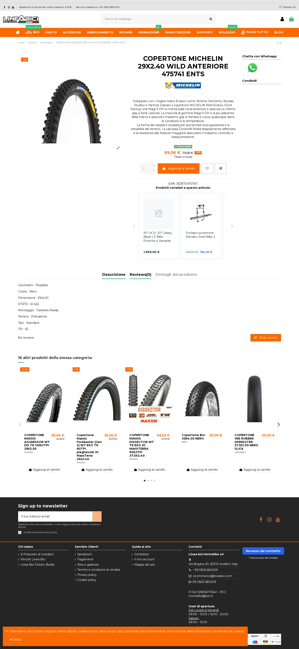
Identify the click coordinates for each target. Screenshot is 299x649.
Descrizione (113, 275)
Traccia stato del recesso (263, 557)
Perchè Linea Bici (33, 559)
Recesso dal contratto (263, 551)
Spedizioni (84, 554)
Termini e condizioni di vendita (98, 570)
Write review (267, 337)
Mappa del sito (144, 564)
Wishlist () (289, 7)
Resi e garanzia (88, 564)
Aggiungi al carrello (181, 168)
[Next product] (280, 42)
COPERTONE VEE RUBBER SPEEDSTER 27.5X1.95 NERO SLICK (246, 441)
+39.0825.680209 (205, 570)
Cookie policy (86, 580)
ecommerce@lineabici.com (212, 576)
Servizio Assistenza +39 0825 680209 (98, 7)
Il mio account (144, 559)
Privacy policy (87, 575)
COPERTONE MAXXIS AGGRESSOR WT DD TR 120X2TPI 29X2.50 (37, 441)
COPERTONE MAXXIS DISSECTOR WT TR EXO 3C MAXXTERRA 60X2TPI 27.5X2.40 (141, 445)
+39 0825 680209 (203, 582)
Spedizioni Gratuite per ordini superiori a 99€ (45, 7)
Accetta (15, 639)
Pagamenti (85, 559)
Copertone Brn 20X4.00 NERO (193, 436)
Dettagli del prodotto (176, 275)
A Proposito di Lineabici (37, 554)
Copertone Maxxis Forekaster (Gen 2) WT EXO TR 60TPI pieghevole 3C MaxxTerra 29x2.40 (89, 447)
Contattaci (141, 554)
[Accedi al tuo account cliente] (282, 19)
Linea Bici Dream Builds (37, 564)
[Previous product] (278, 42)
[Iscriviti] (96, 516)
